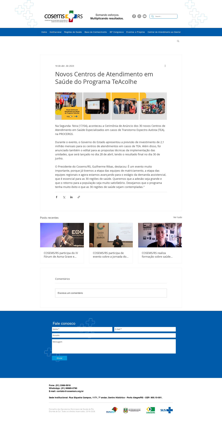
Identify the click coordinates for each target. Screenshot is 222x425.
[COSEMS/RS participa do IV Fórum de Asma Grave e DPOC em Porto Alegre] (62, 235)
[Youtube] (144, 16)
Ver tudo (177, 217)
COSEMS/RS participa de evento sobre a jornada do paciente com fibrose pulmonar (109, 254)
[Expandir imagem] (68, 106)
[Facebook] (134, 16)
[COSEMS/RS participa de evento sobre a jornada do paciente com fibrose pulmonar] (111, 235)
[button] (55, 32)
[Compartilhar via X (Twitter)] (64, 197)
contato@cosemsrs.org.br (70, 391)
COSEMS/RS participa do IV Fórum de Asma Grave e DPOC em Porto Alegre (61, 254)
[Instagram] (139, 16)
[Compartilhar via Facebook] (56, 197)
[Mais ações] (165, 66)
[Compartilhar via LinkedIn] (71, 197)
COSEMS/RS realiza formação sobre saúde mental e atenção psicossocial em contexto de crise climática (160, 254)
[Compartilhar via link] (78, 197)
